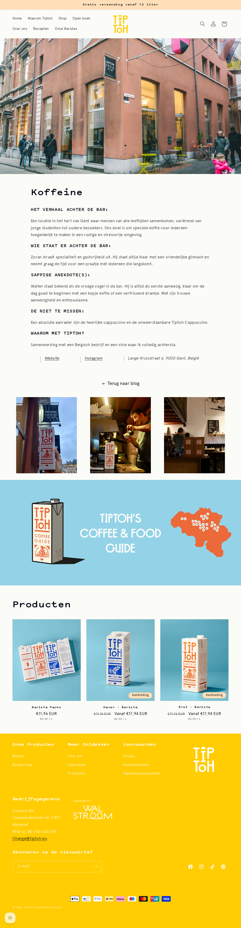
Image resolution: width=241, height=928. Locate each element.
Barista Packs (46, 707)
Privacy (129, 756)
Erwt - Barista (194, 707)
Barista (18, 756)
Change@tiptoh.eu (29, 839)
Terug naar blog (123, 383)
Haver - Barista (120, 707)
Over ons (75, 756)
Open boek (77, 765)
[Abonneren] (95, 866)
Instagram (93, 358)
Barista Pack (22, 765)
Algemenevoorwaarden (142, 773)
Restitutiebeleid (136, 765)
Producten (76, 773)
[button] (202, 24)
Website (51, 358)
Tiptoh (28, 907)
